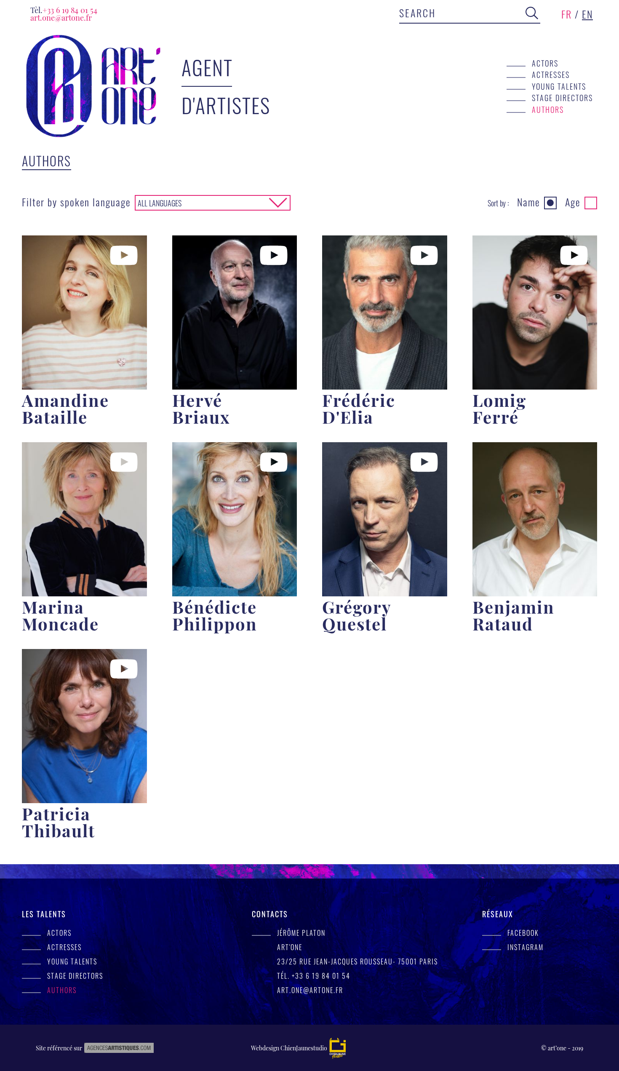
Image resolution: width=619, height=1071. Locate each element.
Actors (545, 63)
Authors (548, 109)
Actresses (551, 74)
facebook (523, 933)
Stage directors (562, 97)
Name (528, 201)
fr (566, 13)
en (587, 13)
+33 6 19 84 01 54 (63, 10)
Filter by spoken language (76, 201)
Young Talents (559, 86)
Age (572, 201)
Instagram (525, 947)
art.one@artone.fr (61, 17)
